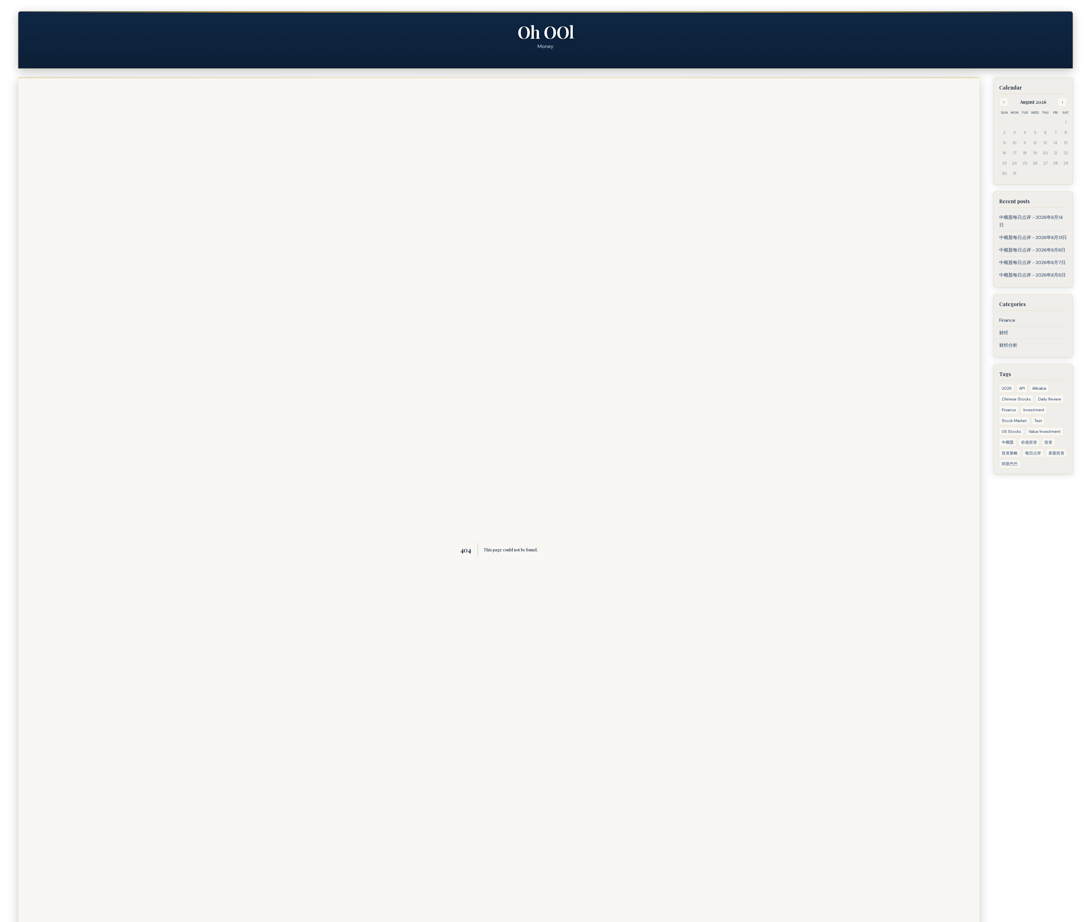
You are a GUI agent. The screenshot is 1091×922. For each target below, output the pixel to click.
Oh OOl (545, 31)
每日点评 (1033, 453)
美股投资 (1056, 453)
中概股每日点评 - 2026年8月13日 (1033, 237)
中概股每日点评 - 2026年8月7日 (1032, 262)
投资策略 (1010, 453)
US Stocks (1011, 431)
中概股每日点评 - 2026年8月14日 (1031, 221)
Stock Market (1014, 420)
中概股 (1008, 442)
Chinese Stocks (1016, 399)
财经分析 (1008, 345)
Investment (1033, 409)
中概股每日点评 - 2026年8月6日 (1032, 275)
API (1022, 388)
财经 (1003, 333)
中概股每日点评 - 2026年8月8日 (1032, 250)
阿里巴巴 (1010, 463)
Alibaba (1039, 388)
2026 (1007, 388)
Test (1038, 420)
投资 (1048, 442)
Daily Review (1049, 399)
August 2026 (1033, 102)
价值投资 (1029, 442)
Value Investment (1044, 431)
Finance (1007, 320)
